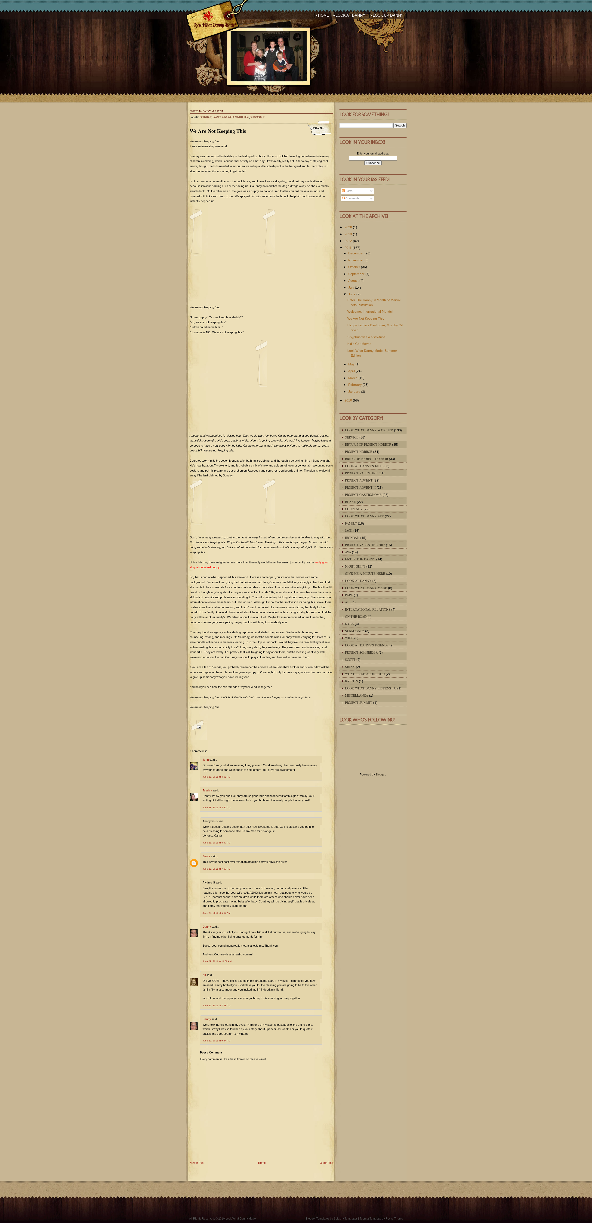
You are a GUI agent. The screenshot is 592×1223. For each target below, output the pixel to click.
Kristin (351, 681)
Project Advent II (360, 487)
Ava (348, 552)
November (356, 260)
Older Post (326, 1162)
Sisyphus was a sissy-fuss (366, 337)
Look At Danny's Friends (366, 645)
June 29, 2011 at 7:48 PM (216, 1005)
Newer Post (197, 1162)
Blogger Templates (317, 1218)
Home (323, 15)
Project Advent (359, 480)
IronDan (352, 537)
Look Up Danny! (388, 15)
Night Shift (355, 566)
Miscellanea (356, 695)
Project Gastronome (363, 494)
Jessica (207, 790)
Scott (350, 659)
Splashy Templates (346, 1218)
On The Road (356, 616)
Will (349, 638)
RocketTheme (394, 1218)
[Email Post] (198, 729)
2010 (348, 400)
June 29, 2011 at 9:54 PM (216, 1040)
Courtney (205, 117)
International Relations (367, 609)
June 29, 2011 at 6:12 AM (216, 913)
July (351, 287)
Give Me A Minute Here (235, 117)
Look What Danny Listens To (370, 688)
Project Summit (358, 702)
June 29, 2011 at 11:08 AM (217, 961)
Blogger (380, 774)
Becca (206, 856)
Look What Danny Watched (369, 430)
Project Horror (358, 451)
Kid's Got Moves (359, 344)
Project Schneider (361, 652)
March (353, 378)
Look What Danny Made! (214, 25)
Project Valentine (361, 473)
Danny (207, 926)
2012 (348, 241)
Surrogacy (257, 117)
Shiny (350, 666)
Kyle (349, 623)
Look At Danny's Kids (363, 466)
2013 (348, 234)
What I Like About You (365, 674)
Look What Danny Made (366, 588)
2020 (348, 227)
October (354, 267)
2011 (348, 248)
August (353, 280)
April (351, 371)
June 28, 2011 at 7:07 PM (216, 869)
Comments (352, 198)
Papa (349, 595)
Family (217, 117)
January (354, 391)
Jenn (206, 759)
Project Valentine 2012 (365, 545)
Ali (204, 975)
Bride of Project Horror (366, 459)
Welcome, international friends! (370, 311)
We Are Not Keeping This (218, 131)
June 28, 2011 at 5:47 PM (216, 842)
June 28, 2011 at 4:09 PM (216, 776)
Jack (348, 530)
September (356, 274)
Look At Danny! (351, 15)
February (355, 384)
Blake (350, 502)
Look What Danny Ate (364, 516)
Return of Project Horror (368, 444)
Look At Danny (358, 580)
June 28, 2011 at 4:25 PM (216, 807)
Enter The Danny (360, 559)
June (351, 294)
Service (351, 437)
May (351, 364)
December (356, 253)
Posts (348, 191)
